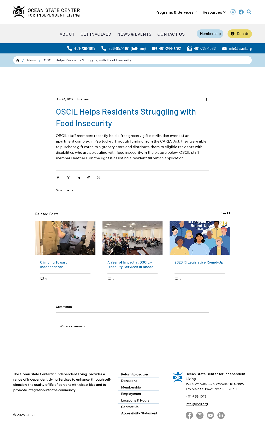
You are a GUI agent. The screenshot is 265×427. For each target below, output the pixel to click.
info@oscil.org (240, 48)
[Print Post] (98, 177)
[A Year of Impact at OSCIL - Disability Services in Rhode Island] (132, 238)
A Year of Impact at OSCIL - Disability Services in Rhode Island (130, 264)
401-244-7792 (170, 48)
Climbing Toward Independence (53, 264)
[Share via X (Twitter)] (68, 177)
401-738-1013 (84, 48)
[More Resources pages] (224, 12)
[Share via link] (88, 177)
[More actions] (206, 99)
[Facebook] (189, 415)
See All (225, 213)
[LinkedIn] (221, 415)
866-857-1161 (119, 48)
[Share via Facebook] (58, 177)
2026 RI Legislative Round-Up (199, 262)
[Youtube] (210, 415)
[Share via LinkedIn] (78, 177)
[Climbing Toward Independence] (65, 238)
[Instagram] (200, 415)
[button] (249, 12)
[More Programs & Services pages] (196, 12)
